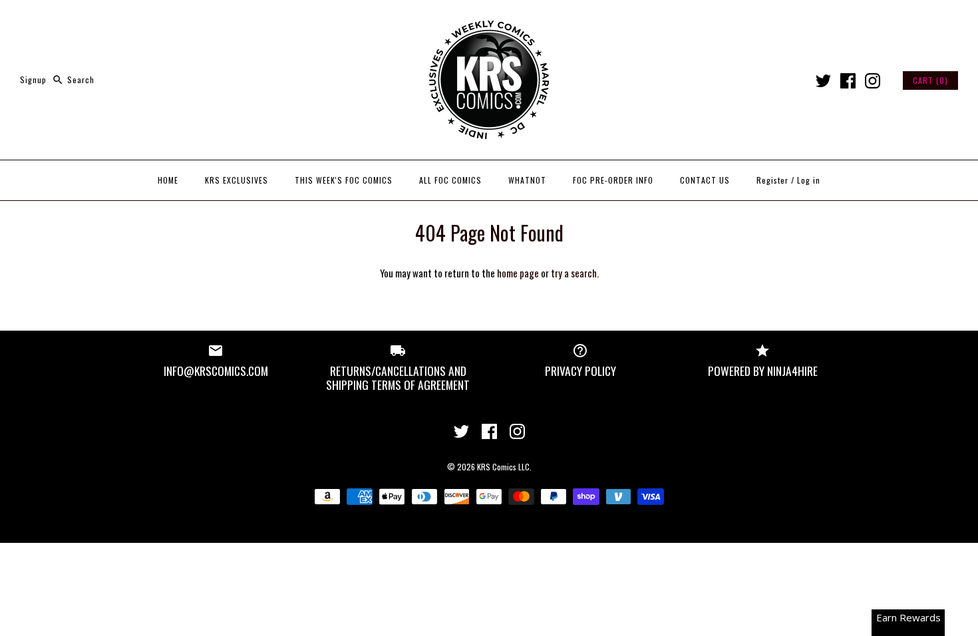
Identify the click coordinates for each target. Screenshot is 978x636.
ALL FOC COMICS (450, 180)
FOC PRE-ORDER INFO (613, 180)
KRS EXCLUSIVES (236, 180)
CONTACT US (705, 180)
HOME (168, 180)
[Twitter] (823, 80)
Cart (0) (930, 80)
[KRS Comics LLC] (489, 21)
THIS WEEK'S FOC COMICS (344, 180)
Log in (808, 180)
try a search (574, 272)
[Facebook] (848, 80)
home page (518, 272)
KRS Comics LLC (503, 466)
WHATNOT (527, 180)
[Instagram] (872, 80)
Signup (33, 79)
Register (772, 180)
